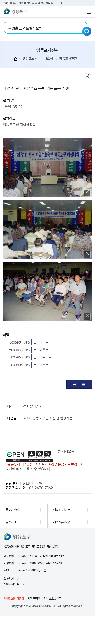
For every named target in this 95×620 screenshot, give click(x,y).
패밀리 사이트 (61, 510)
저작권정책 (33, 598)
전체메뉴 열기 (88, 11)
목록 (76, 384)
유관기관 (11, 522)
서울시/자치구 (61, 522)
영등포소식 (30, 58)
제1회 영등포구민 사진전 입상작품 (47, 418)
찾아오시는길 (11, 584)
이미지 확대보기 (87, 193)
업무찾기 (9, 579)
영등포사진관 (68, 58)
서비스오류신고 (52, 598)
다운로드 (45, 342)
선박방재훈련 (32, 406)
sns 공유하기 (88, 76)
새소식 (48, 58)
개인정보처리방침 (14, 598)
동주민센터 (12, 510)
